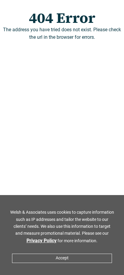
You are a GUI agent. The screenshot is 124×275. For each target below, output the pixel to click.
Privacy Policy (41, 240)
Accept (62, 258)
